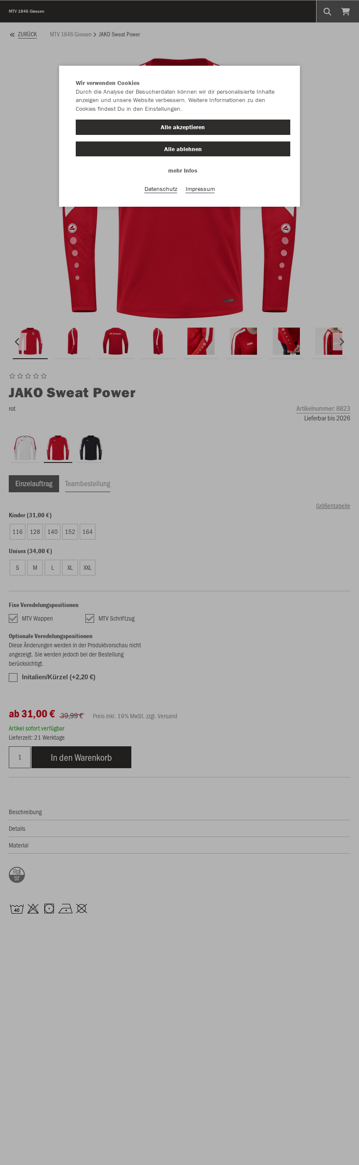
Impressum (200, 189)
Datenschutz (160, 189)
